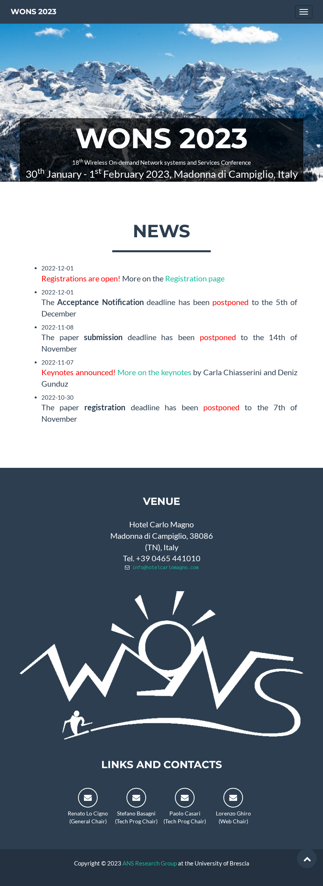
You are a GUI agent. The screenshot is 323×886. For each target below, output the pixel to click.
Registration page (195, 278)
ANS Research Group (150, 863)
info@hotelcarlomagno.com (165, 568)
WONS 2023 (33, 11)
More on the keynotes (154, 372)
